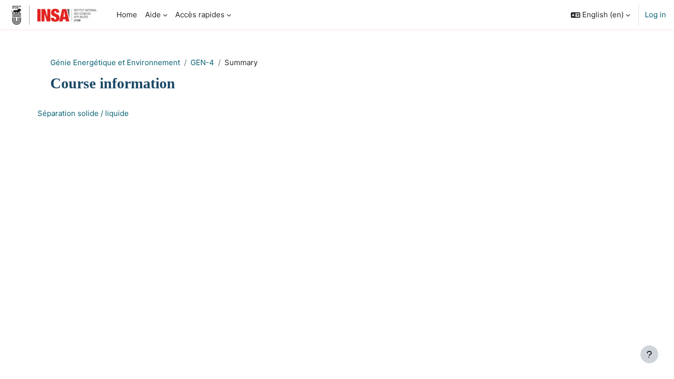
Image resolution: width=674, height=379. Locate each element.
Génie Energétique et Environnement (115, 62)
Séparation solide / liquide (83, 113)
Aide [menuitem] (153, 14)
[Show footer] (649, 354)
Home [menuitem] (126, 14)
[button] (600, 15)
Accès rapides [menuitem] (200, 14)
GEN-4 (202, 62)
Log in (655, 14)
